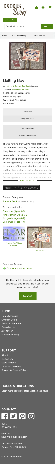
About (4, 35)
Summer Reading (19, 35)
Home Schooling (38, 35)
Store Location (10, 20)
